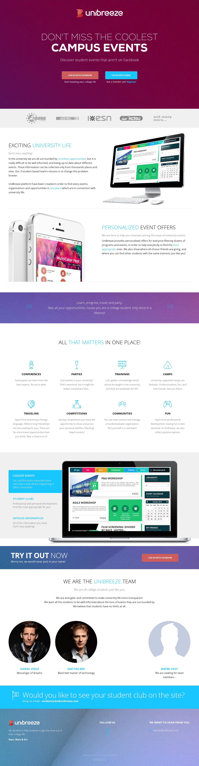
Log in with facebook (160, 557)
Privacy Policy (99, 759)
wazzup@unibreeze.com (166, 730)
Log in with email (121, 75)
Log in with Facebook (80, 75)
